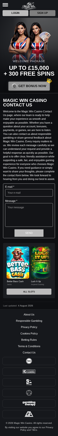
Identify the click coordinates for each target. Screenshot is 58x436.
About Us (29, 314)
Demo (18, 269)
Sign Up (42, 13)
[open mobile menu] (5, 4)
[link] (18, 266)
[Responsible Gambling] (29, 372)
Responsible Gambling (29, 321)
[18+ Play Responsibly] (29, 361)
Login (15, 13)
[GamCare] (29, 382)
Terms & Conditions (29, 346)
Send (29, 233)
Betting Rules (29, 340)
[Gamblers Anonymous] (29, 414)
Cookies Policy (29, 333)
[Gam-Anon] (29, 393)
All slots (29, 292)
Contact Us (29, 352)
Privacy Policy (29, 327)
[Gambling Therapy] (29, 403)
